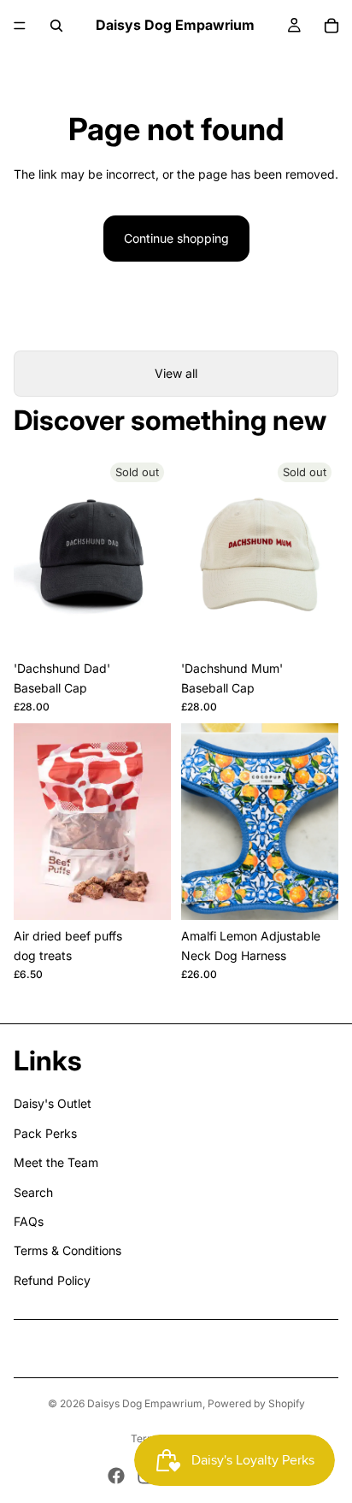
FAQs (29, 1221)
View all (176, 373)
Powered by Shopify (256, 1403)
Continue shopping (176, 238)
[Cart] (331, 25)
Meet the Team (56, 1162)
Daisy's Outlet (52, 1103)
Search (33, 1192)
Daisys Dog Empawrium (144, 1403)
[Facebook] (116, 1475)
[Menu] (19, 25)
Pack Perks (45, 1133)
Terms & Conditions (67, 1250)
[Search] (56, 25)
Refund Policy (52, 1280)
